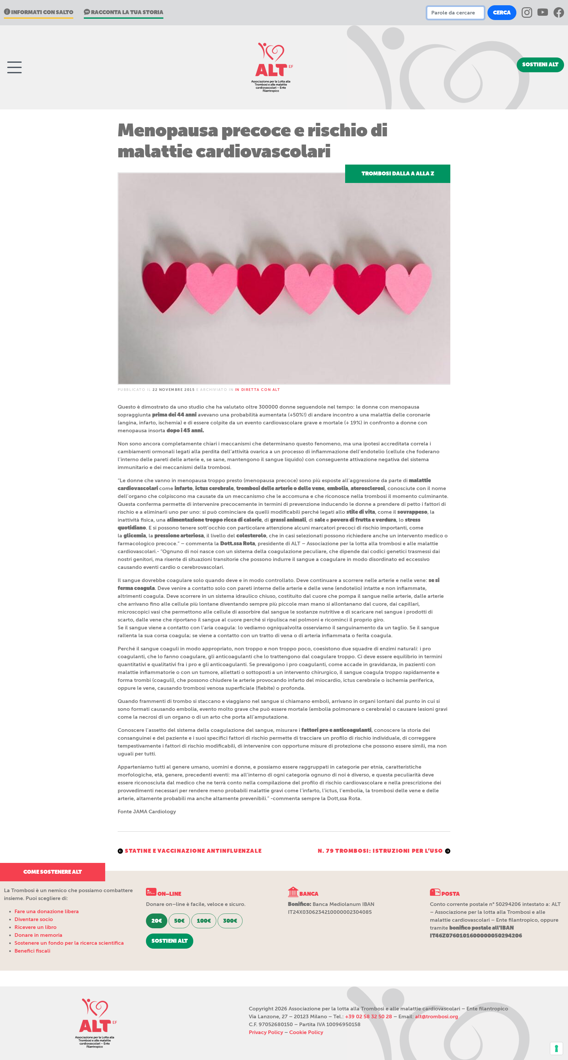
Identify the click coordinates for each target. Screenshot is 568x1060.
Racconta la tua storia (126, 12)
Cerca (502, 13)
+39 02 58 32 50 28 (368, 1017)
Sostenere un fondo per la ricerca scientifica (69, 943)
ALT (270, 67)
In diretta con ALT (257, 390)
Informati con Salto (41, 12)
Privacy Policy (266, 1032)
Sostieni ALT (540, 64)
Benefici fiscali (32, 951)
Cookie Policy (306, 1032)
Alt (94, 1023)
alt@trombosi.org (436, 1017)
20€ (157, 921)
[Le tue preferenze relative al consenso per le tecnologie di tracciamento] (556, 1048)
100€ (204, 921)
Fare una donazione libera (46, 911)
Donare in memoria (38, 935)
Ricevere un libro (35, 927)
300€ (230, 921)
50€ (179, 921)
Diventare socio (33, 919)
